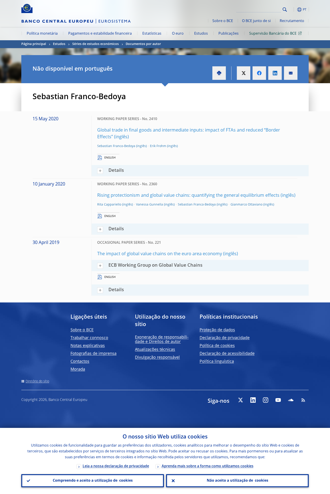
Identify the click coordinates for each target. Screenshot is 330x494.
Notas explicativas (87, 346)
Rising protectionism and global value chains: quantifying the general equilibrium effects (188, 195)
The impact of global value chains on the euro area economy (159, 254)
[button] (293, 9)
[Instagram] (265, 400)
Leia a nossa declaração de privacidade (116, 466)
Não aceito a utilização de (237, 481)
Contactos (79, 362)
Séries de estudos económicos (95, 44)
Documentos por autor (143, 44)
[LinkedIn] (253, 400)
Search (284, 9)
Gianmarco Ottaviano (246, 204)
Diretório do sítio (37, 381)
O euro (178, 34)
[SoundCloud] (290, 400)
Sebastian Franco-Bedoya (116, 146)
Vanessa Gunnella (149, 204)
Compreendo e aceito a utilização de (93, 481)
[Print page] (219, 73)
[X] (240, 400)
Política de (217, 346)
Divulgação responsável (157, 357)
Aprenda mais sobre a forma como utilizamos (207, 466)
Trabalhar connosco (89, 338)
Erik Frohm (158, 146)
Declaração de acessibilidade (227, 354)
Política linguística (217, 362)
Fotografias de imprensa (93, 354)
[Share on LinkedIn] (275, 73)
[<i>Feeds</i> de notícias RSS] (303, 400)
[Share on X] (243, 73)
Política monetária (42, 34)
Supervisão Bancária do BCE (273, 34)
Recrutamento (292, 21)
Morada (77, 369)
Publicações (228, 34)
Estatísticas (151, 34)
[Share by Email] (290, 73)
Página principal (33, 44)
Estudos (201, 34)
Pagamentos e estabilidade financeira (100, 34)
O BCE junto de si (256, 21)
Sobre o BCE (222, 21)
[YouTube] (278, 400)
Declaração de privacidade (225, 338)
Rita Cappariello (109, 204)
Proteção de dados (217, 330)
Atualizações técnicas (155, 350)
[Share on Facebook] (259, 73)
